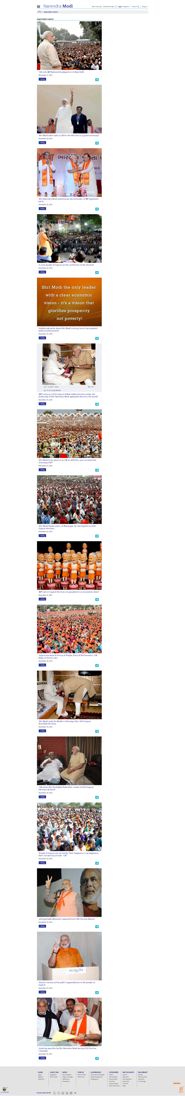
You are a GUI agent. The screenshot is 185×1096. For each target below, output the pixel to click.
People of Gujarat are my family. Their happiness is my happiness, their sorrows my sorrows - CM (69, 854)
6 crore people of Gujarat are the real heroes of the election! (66, 265)
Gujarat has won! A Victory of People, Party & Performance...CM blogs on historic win (68, 657)
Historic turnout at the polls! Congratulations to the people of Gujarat (67, 984)
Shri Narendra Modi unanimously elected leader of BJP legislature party (69, 200)
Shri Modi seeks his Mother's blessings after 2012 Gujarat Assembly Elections (65, 723)
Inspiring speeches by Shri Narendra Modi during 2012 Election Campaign (67, 1050)
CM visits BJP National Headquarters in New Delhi (61, 72)
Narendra (58, 6)
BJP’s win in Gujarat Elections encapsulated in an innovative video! (69, 592)
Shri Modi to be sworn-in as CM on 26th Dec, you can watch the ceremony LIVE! (67, 461)
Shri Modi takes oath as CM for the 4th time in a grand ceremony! (69, 135)
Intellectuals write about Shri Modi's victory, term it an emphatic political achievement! (68, 330)
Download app (5, 1092)
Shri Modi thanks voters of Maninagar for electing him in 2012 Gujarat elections (67, 527)
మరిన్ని (42, 79)
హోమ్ (40, 12)
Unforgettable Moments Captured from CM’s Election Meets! (67, 919)
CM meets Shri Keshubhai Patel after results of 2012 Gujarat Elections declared (66, 788)
